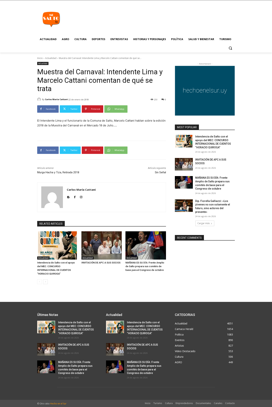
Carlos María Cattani (56, 99)
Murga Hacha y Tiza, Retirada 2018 (58, 172)
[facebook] (74, 196)
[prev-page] (39, 281)
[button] (230, 48)
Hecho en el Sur (58, 403)
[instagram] (81, 196)
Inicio (40, 58)
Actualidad (50, 58)
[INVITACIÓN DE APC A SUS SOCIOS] (101, 245)
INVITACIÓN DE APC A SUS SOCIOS (100, 262)
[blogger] (68, 196)
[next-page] (45, 281)
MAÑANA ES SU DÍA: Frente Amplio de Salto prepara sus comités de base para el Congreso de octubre (144, 266)
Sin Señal (160, 172)
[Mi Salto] (51, 19)
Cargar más (203, 223)
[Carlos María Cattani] (39, 99)
